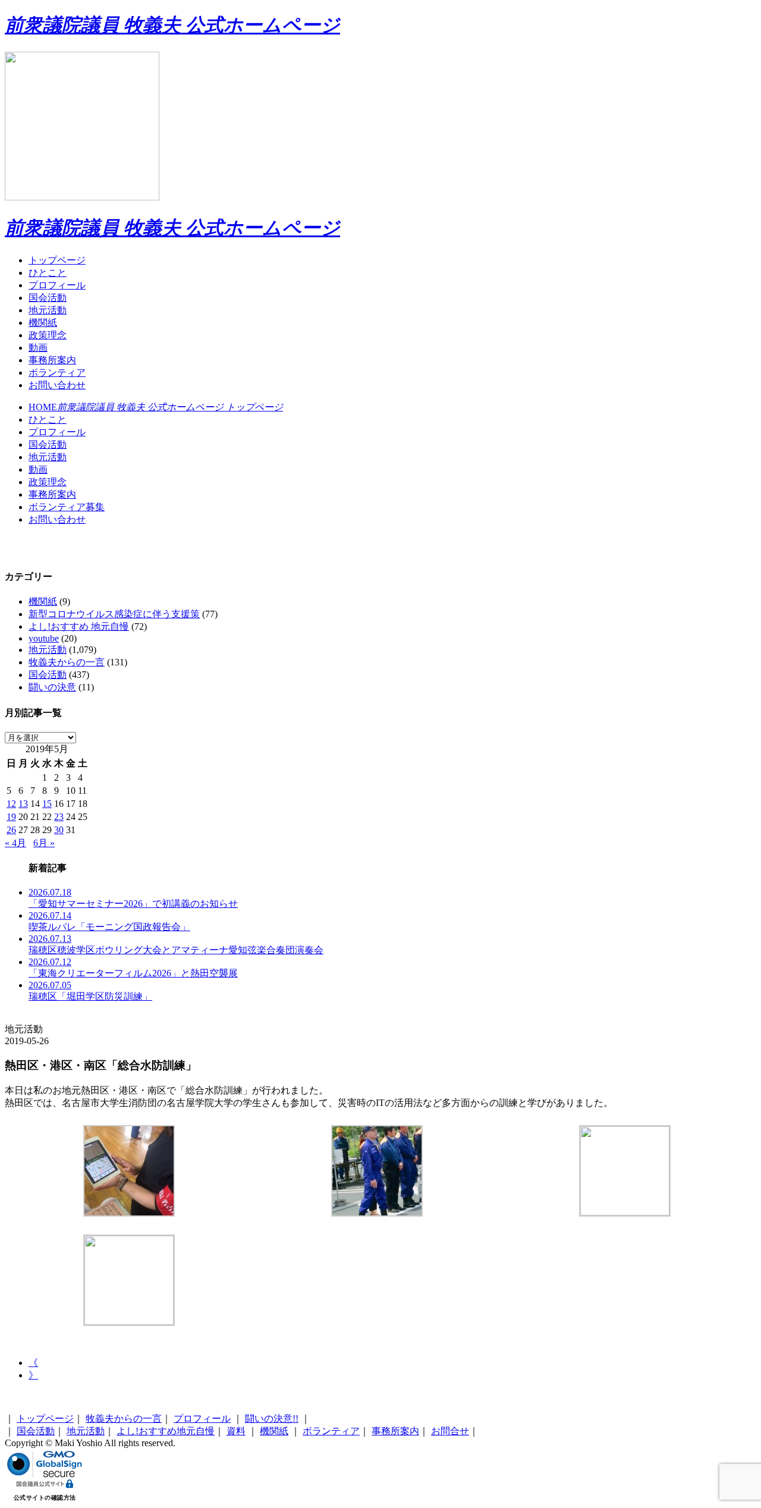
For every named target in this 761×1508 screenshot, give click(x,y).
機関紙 (43, 323)
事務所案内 (52, 360)
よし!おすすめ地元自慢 (166, 1431)
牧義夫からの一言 (67, 662)
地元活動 (48, 310)
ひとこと (48, 273)
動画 (38, 348)
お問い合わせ (57, 385)
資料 (236, 1431)
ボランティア (57, 372)
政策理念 (48, 335)
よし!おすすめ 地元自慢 (79, 626)
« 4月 (15, 843)
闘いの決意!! (271, 1418)
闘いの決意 (52, 687)
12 (11, 804)
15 (47, 804)
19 (11, 817)
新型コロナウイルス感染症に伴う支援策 (114, 614)
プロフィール (57, 285)
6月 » (44, 843)
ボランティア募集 (67, 507)
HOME (156, 407)
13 (23, 804)
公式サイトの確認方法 (45, 1497)
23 (59, 817)
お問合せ (450, 1431)
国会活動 (48, 298)
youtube (44, 638)
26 (11, 830)
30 (59, 830)
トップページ (57, 260)
